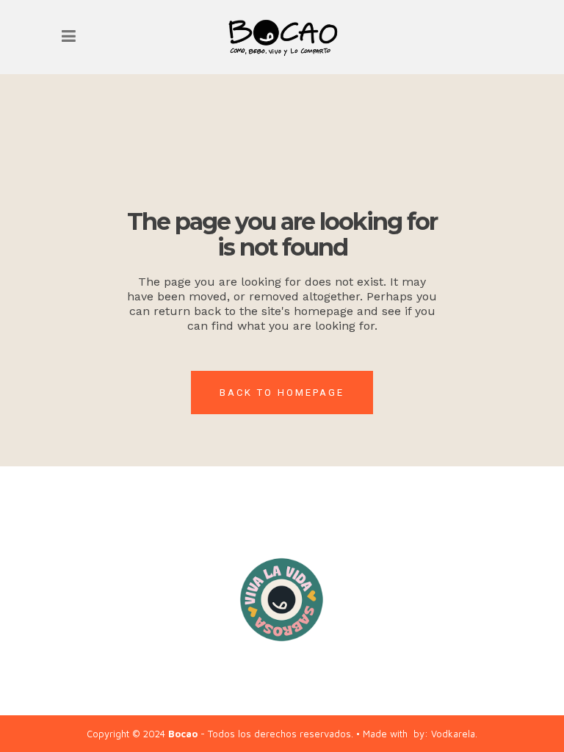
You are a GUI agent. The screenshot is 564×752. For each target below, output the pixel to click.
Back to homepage (282, 392)
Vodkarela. (454, 734)
